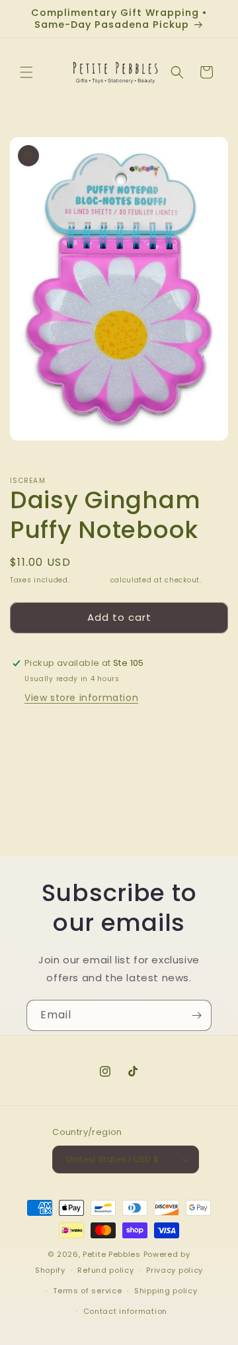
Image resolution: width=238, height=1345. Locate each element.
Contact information (125, 1311)
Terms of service (87, 1290)
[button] (26, 72)
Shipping (90, 580)
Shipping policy (166, 1290)
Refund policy (105, 1270)
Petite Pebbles (112, 1254)
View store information (81, 697)
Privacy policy (174, 1270)
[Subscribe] (196, 1015)
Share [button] (37, 734)
